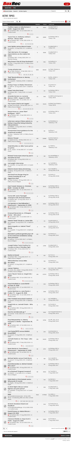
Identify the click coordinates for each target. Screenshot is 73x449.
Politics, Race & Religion (14, 72)
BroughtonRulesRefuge (16, 407)
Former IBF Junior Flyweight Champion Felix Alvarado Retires (19, 197)
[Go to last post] (57, 27)
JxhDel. (52, 394)
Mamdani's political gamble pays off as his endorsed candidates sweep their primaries (20, 235)
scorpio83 (12, 81)
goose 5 (12, 48)
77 (28, 74)
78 (30, 74)
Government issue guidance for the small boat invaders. (20, 131)
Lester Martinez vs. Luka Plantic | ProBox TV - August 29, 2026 (19, 292)
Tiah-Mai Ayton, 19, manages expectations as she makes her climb (19, 54)
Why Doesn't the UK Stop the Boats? (20, 61)
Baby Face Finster (14, 105)
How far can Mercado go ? (17, 312)
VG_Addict (13, 149)
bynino (52, 174)
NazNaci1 (52, 61)
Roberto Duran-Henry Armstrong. (19, 169)
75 (24, 74)
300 (29, 401)
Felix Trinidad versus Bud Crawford (20, 299)
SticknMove (53, 121)
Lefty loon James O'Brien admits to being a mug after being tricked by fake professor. (20, 123)
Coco (51, 255)
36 (30, 109)
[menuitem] (14, 8)
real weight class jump (16, 163)
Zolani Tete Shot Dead (15, 90)
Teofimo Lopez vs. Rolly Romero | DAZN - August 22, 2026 (19, 28)
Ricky (11, 63)
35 (28, 109)
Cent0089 (12, 165)
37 (32, 109)
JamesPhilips (53, 155)
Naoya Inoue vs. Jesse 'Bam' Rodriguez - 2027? (18, 112)
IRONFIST (12, 126)
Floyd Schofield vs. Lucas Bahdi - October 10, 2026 (19, 284)
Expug (11, 170)
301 (32, 401)
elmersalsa (53, 331)
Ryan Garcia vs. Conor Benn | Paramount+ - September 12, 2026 (19, 349)
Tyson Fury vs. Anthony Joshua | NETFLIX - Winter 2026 (19, 38)
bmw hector (53, 138)
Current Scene (12, 32)
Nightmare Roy (14, 140)
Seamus (12, 239)
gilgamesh (53, 27)
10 (32, 44)
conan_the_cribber (15, 270)
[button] (70, 21)
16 (30, 143)
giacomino (53, 220)
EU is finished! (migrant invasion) (19, 371)
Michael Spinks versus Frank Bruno (20, 358)
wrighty (12, 383)
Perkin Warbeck (15, 71)
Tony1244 (52, 371)
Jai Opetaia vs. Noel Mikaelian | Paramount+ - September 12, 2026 (19, 204)
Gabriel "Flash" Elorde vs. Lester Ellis (20, 221)
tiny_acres (53, 77)
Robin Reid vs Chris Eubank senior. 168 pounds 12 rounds (19, 380)
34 (26, 109)
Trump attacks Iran (14, 69)
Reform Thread (13, 138)
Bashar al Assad (13, 255)
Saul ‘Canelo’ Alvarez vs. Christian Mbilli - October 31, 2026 (19, 187)
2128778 (12, 86)
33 (23, 109)
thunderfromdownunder (16, 396)
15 (28, 143)
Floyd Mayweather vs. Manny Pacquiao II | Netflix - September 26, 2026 (20, 321)
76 (26, 74)
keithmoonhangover (55, 96)
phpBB (52, 439)
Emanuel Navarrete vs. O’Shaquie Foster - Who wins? (19, 214)
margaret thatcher (55, 312)
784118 (52, 146)
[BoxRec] (16, 4)
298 (24, 401)
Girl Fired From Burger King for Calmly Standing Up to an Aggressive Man (18, 176)
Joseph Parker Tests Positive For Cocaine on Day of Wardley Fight (19, 246)
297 (21, 401)
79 (32, 74)
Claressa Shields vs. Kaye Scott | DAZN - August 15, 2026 (19, 420)
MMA (9, 394)
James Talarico (13, 268)
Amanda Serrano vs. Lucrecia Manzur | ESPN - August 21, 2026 (18, 97)
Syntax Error (53, 403)
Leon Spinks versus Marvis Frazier (19, 46)
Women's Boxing (12, 59)
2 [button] (67, 21)
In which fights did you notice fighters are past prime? (18, 388)
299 (27, 401)
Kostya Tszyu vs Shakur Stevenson (20, 85)
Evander (52, 304)
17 (32, 143)
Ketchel (52, 379)
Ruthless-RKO (15, 30)
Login (67, 4)
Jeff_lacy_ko (54, 319)
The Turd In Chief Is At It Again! (18, 104)
